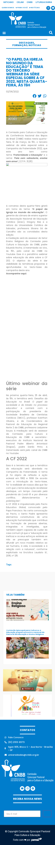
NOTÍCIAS (35, 45)
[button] (4, 32)
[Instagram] (48, 8)
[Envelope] (22, 788)
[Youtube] (53, 8)
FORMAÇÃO (19, 45)
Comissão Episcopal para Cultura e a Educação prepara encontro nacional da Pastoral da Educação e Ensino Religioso (25, 632)
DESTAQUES (26, 43)
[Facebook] (33, 788)
